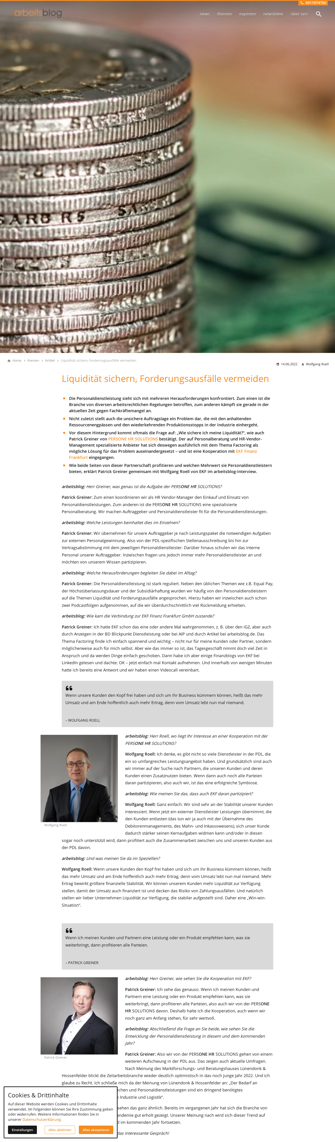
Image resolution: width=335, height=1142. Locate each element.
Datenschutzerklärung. (42, 1119)
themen (224, 14)
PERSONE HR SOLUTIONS (133, 439)
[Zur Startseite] (38, 14)
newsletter (273, 14)
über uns (299, 14)
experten (247, 14)
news (205, 14)
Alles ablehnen (60, 1130)
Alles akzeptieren (96, 1130)
